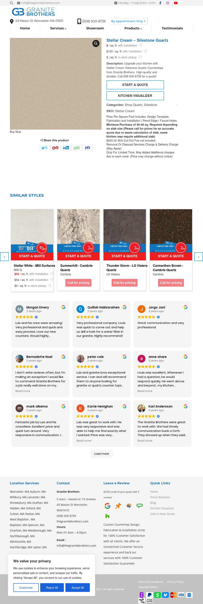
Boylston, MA (18, 525)
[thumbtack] (118, 505)
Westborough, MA (40, 530)
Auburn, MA (38, 491)
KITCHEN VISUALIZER (135, 95)
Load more (101, 454)
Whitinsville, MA (20, 541)
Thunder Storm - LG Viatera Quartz (126, 267)
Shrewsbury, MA (21, 503)
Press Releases (160, 497)
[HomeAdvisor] (129, 505)
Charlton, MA (18, 530)
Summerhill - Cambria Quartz (76, 267)
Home (154, 491)
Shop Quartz (133, 104)
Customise (26, 588)
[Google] (107, 505)
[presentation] (4, 256)
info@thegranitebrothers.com (76, 545)
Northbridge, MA (21, 547)
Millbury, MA (18, 497)
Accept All (78, 588)
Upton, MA (40, 547)
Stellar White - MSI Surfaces (34, 265)
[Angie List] (140, 505)
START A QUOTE (135, 84)
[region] (51, 575)
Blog (153, 503)
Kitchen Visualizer (162, 508)
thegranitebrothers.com (72, 521)
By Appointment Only (127, 21)
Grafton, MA (40, 503)
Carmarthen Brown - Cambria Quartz (168, 267)
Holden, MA (17, 508)
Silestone (150, 104)
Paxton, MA (32, 514)
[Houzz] (107, 515)
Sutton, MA (17, 514)
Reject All (52, 588)
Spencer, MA (36, 525)
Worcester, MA (19, 491)
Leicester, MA (36, 497)
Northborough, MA (22, 536)
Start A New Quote (162, 514)
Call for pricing (78, 282)
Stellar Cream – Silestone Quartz (137, 40)
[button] (96, 43)
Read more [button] (22, 391)
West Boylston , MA (22, 519)
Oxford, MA (33, 508)
